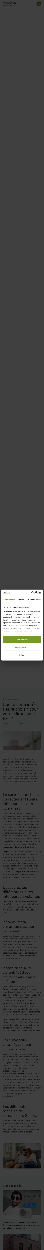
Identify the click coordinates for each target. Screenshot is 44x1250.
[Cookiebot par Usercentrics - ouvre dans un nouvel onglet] (31, 592)
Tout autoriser (22, 640)
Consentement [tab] (9, 599)
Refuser (22, 655)
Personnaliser (20, 647)
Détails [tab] (21, 599)
